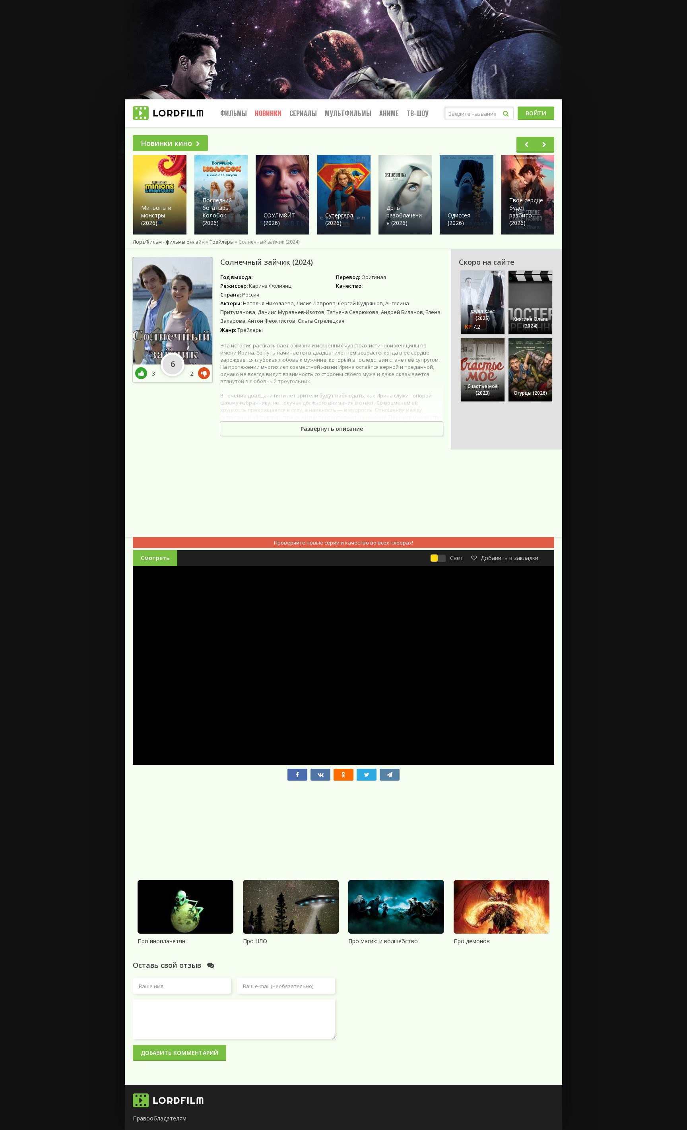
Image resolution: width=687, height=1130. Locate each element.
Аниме (389, 113)
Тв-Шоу (418, 113)
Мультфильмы (348, 113)
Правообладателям (159, 1118)
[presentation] (526, 145)
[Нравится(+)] (143, 373)
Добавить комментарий (179, 1052)
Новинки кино (166, 143)
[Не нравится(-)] (202, 373)
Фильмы (233, 113)
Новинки (268, 113)
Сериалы (303, 113)
